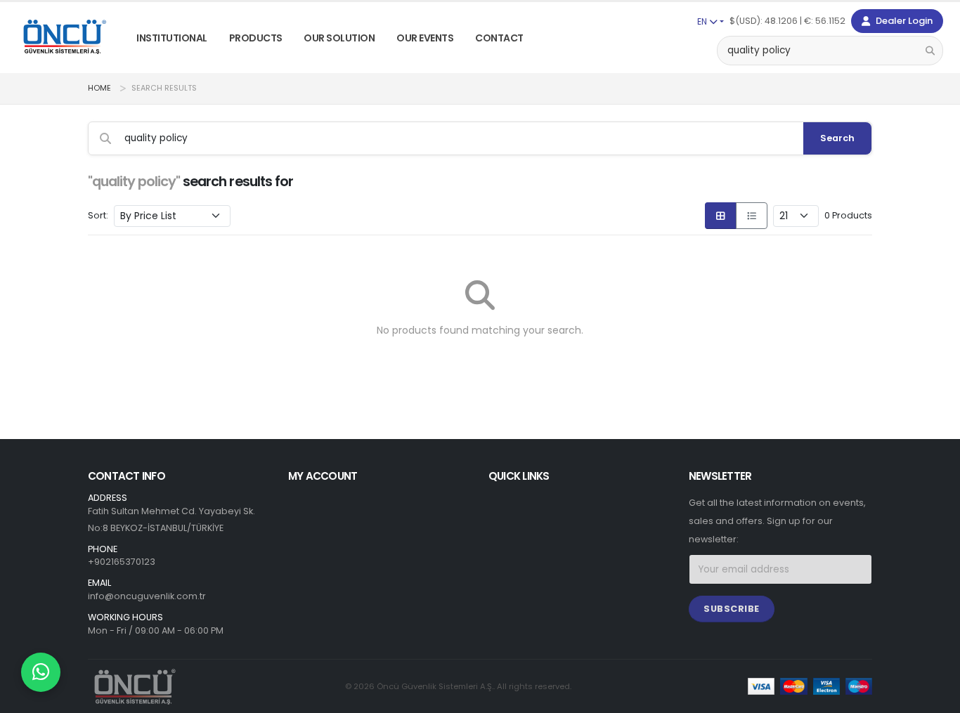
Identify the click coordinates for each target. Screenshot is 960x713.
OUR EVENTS (424, 38)
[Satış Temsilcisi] (40, 672)
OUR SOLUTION (339, 38)
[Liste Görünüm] (751, 215)
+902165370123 (121, 562)
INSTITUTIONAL (171, 38)
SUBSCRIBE (731, 609)
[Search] (930, 50)
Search (837, 138)
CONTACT (499, 38)
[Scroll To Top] (935, 697)
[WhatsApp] (40, 672)
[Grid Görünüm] (721, 215)
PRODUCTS (256, 38)
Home (99, 88)
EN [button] (703, 21)
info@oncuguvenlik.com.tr (147, 596)
